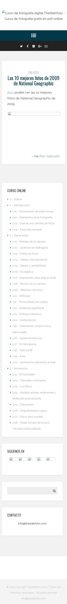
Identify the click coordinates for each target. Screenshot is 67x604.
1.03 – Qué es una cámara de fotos (33, 223)
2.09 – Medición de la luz (27, 289)
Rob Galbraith (49, 156)
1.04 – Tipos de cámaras (27, 229)
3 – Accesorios (19, 368)
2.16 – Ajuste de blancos (27, 338)
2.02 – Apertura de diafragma (30, 247)
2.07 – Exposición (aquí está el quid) (34, 277)
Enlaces (34, 72)
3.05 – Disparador (23, 404)
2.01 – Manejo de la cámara (29, 241)
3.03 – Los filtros (22, 386)
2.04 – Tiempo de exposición (30, 259)
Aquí (10, 92)
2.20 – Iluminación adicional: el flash (34, 362)
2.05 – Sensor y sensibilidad (29, 265)
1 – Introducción (19, 205)
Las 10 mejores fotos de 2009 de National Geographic (33, 80)
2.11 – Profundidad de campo (30, 301)
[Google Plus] (40, 46)
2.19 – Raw (18, 356)
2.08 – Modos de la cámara (29, 283)
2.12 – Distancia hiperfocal (28, 308)
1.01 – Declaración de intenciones (32, 211)
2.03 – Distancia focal (25, 253)
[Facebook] (27, 46)
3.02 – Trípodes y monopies (29, 380)
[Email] (46, 46)
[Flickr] (34, 46)
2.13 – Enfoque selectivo (27, 314)
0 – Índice (16, 199)
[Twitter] (21, 46)
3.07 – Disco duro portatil (27, 416)
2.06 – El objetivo (22, 271)
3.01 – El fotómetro (23, 374)
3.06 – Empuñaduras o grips (29, 410)
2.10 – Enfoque (21, 295)
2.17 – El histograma (24, 344)
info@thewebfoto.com (32, 523)
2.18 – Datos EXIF (22, 350)
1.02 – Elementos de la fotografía (32, 217)
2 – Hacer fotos (19, 235)
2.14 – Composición (24, 320)
